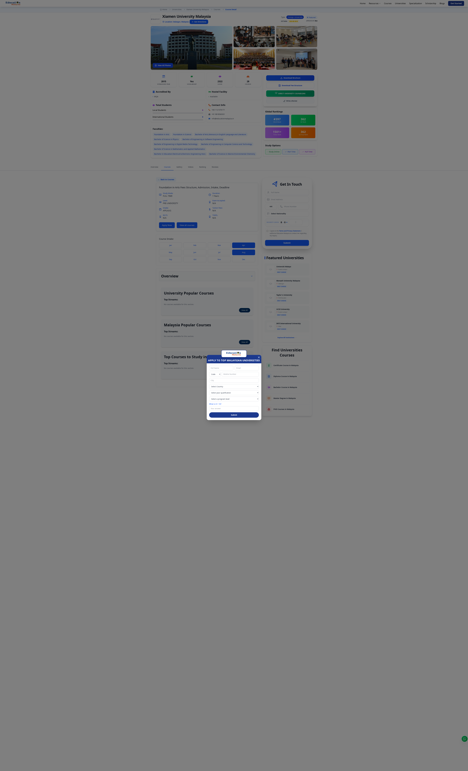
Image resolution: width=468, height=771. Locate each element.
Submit (234, 415)
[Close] (258, 357)
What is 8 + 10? (215, 404)
